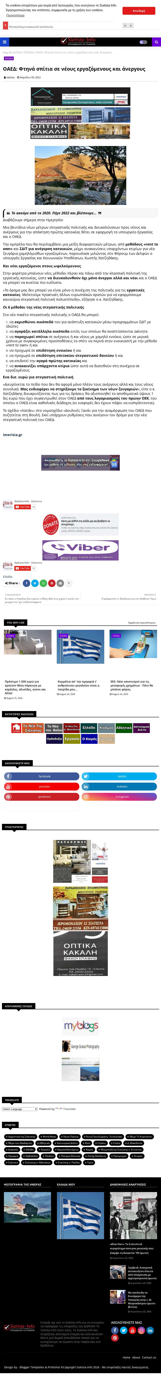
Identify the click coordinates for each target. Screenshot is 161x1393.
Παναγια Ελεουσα (70, 1156)
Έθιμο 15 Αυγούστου (141, 1136)
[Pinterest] (52, 583)
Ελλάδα (28, 52)
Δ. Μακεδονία (134, 1143)
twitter (122, 776)
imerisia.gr (12, 434)
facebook (44, 776)
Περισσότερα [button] (15, 15)
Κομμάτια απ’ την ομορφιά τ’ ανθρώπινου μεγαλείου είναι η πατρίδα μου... (78, 685)
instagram (122, 797)
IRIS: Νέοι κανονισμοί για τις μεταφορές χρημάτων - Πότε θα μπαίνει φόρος (132, 685)
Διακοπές (13, 1149)
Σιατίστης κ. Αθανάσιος (37, 1162)
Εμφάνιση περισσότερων (142, 622)
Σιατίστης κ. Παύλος (69, 1162)
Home (126, 1357)
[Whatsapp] (43, 583)
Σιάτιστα (13, 1162)
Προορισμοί (119, 1156)
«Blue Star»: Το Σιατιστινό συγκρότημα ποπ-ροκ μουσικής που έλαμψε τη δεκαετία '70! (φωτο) (132, 1248)
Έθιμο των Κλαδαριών (20, 1143)
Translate (69, 1109)
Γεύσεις (102, 1143)
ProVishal (54, 1367)
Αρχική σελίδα (12, 52)
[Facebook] (26, 583)
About (136, 1357)
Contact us (149, 1357)
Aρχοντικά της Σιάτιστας (21, 1136)
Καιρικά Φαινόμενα (67, 1149)
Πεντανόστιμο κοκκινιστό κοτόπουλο (31, 25)
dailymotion (41, 807)
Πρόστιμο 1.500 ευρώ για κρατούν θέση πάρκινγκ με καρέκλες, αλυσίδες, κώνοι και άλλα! (25, 687)
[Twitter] (35, 583)
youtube (44, 786)
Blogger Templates (32, 1367)
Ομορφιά (13, 1156)
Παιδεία (49, 1156)
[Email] (60, 583)
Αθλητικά (44, 1143)
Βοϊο (87, 1143)
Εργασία (45, 1149)
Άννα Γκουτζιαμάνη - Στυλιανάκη (104, 1136)
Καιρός (89, 1149)
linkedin (122, 786)
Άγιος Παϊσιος (71, 1136)
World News (49, 1136)
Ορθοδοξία (32, 1156)
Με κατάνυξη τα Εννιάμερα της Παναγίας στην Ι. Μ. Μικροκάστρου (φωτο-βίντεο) (142, 1300)
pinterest (44, 797)
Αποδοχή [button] (139, 10)
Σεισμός (138, 1156)
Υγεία (90, 1162)
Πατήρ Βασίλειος (97, 1156)
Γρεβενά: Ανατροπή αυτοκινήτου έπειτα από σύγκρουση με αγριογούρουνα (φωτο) (142, 1273)
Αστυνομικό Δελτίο (67, 1143)
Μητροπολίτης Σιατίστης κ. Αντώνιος (121, 1149)
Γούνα (116, 1143)
